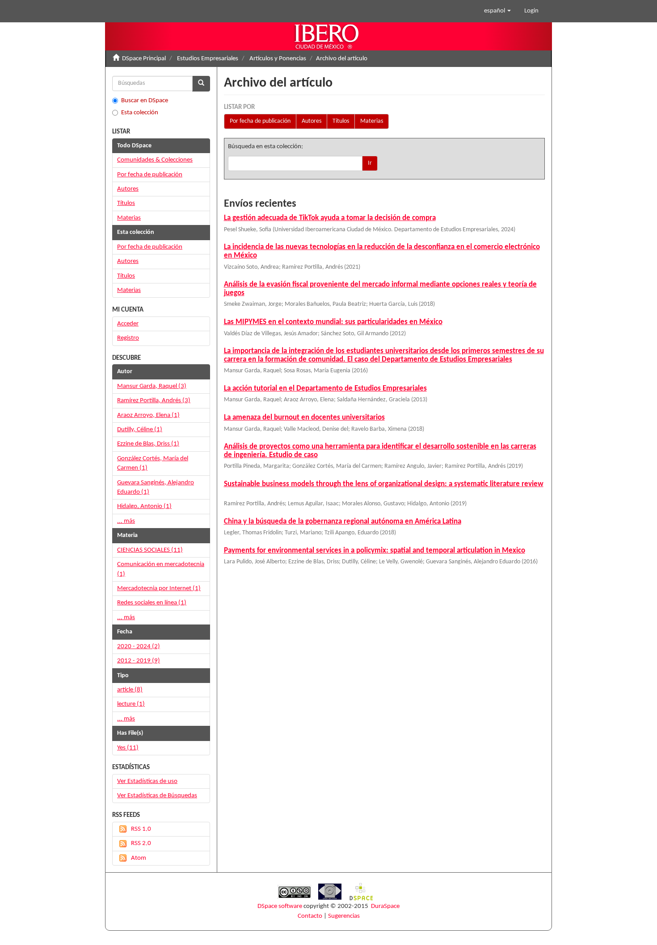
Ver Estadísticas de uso (147, 781)
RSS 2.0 (141, 843)
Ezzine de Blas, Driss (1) (148, 444)
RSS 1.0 (141, 829)
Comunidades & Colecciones (155, 160)
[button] (497, 11)
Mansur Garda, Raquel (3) (151, 386)
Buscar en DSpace (144, 100)
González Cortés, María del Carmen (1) (152, 463)
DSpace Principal (144, 58)
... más (126, 521)
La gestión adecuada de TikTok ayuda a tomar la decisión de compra (330, 218)
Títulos (341, 121)
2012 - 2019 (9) (138, 661)
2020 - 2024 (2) (138, 646)
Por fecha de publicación (260, 121)
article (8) (130, 690)
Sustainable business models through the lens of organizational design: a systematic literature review (383, 484)
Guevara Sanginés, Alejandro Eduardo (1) (155, 487)
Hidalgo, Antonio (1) (144, 506)
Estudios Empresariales (207, 58)
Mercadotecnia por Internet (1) (159, 588)
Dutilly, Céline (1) (139, 429)
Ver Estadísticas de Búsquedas (157, 795)
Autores (311, 121)
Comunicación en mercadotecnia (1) (160, 569)
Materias (371, 121)
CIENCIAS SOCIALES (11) (150, 550)
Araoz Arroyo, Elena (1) (148, 415)
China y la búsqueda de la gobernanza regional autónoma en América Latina (342, 521)
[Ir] (201, 84)
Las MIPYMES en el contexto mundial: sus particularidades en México (333, 322)
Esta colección (139, 112)
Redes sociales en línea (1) (151, 602)
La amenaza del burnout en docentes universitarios (304, 417)
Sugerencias (344, 916)
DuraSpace (385, 906)
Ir (370, 163)
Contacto (310, 916)
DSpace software (279, 906)
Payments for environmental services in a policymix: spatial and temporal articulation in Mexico (374, 550)
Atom (138, 858)
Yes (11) (128, 748)
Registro (128, 338)
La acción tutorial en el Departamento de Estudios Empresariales (325, 388)
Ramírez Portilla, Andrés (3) (153, 400)
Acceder (128, 324)
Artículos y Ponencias (277, 58)
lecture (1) (131, 704)
